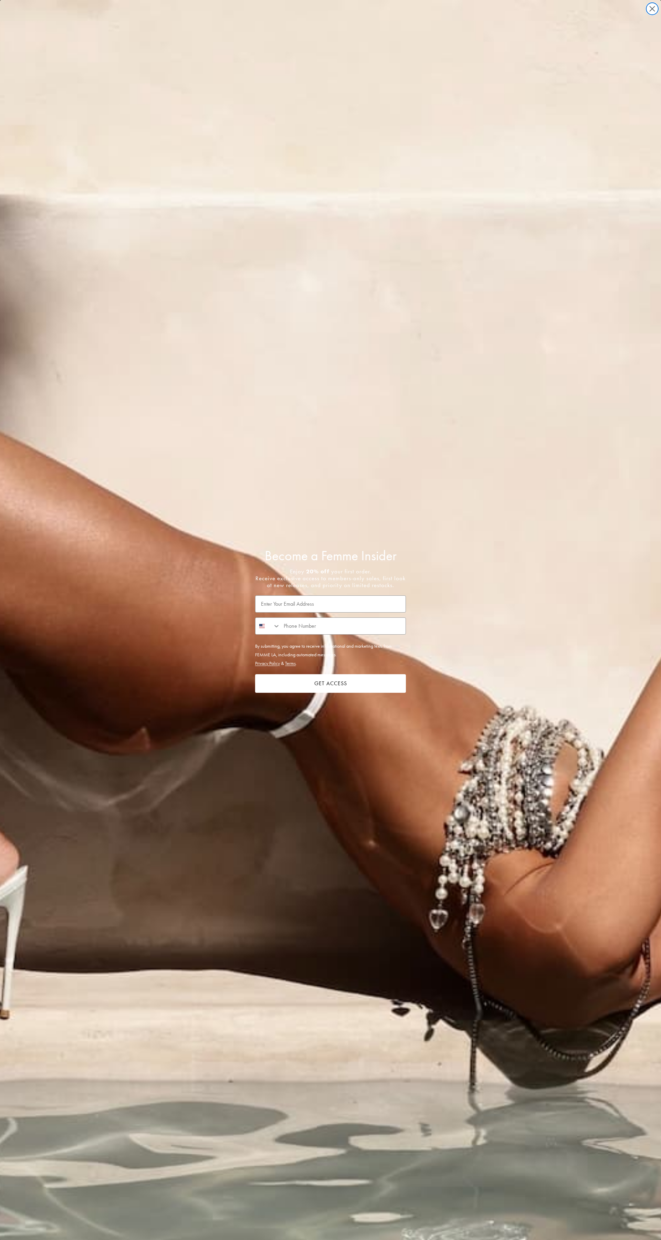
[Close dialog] (652, 9)
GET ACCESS (330, 683)
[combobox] (267, 626)
